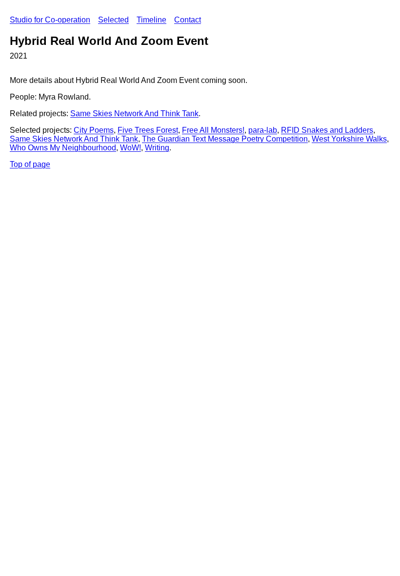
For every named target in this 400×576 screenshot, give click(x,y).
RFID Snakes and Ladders (327, 130)
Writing (157, 148)
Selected (113, 20)
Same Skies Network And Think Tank (134, 113)
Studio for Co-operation (50, 20)
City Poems (94, 130)
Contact (187, 20)
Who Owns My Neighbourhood (63, 148)
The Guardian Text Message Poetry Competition (225, 139)
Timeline (151, 20)
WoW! (130, 148)
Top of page (30, 164)
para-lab (262, 130)
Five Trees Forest (148, 130)
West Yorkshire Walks (349, 139)
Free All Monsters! (213, 130)
